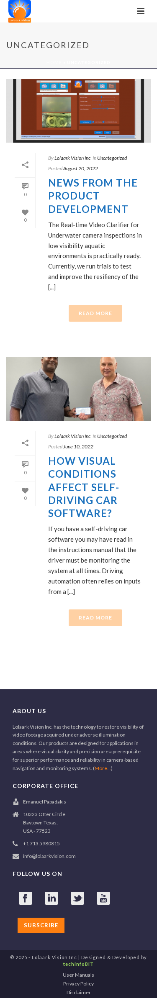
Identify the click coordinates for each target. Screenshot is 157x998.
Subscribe (41, 925)
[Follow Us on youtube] (103, 899)
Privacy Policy (78, 983)
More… (103, 768)
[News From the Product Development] (78, 111)
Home (54, 62)
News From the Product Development (93, 196)
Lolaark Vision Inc (72, 158)
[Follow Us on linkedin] (51, 899)
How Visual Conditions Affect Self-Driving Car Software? (83, 487)
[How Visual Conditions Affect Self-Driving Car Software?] (78, 389)
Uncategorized (112, 158)
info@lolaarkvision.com (49, 856)
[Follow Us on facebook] (25, 899)
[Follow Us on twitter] (77, 899)
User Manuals (78, 975)
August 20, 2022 (80, 168)
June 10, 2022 (78, 446)
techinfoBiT (78, 964)
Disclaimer (79, 992)
